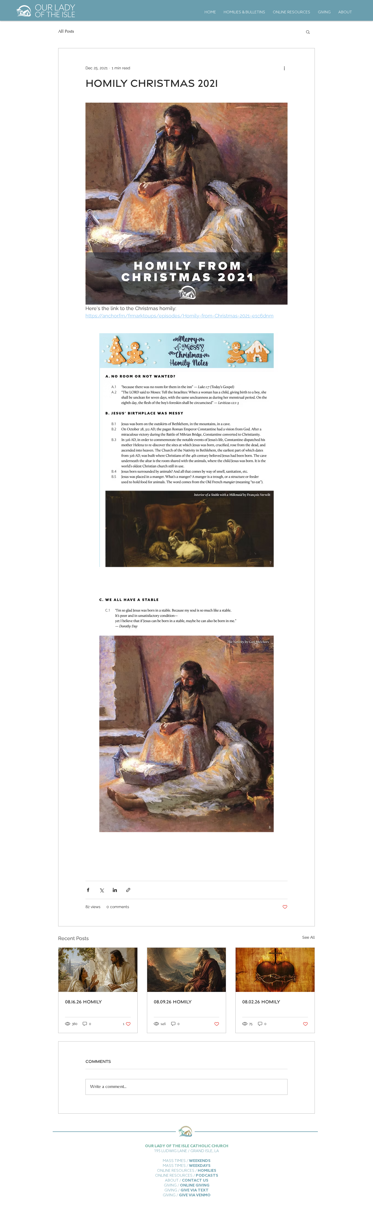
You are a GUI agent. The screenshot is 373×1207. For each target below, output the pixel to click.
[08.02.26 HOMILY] (275, 970)
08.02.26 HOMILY (261, 1001)
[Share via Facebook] (88, 890)
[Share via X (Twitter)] (101, 890)
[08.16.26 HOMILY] (97, 970)
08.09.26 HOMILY (173, 1001)
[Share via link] (128, 890)
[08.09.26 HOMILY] (186, 970)
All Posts (66, 31)
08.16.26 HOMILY (83, 1001)
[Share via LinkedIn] (114, 890)
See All (308, 937)
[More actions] (284, 68)
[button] (307, 31)
